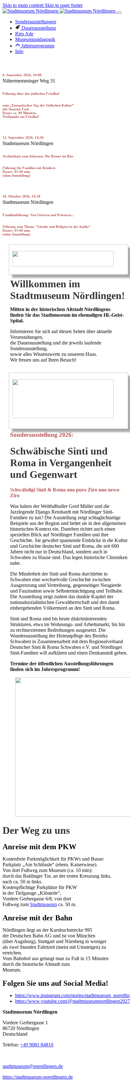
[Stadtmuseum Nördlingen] (60, 11)
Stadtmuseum (43, 904)
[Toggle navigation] (119, 13)
